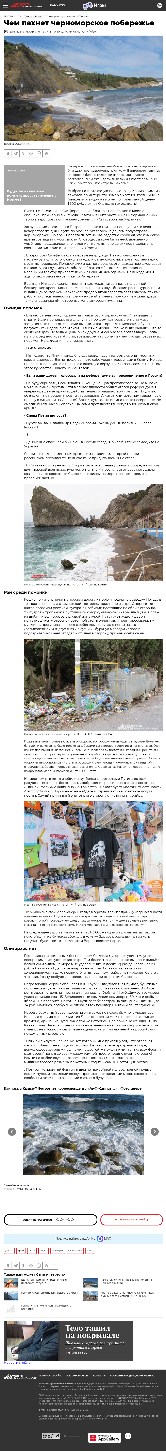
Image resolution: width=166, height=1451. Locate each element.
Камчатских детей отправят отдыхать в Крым (49, 1292)
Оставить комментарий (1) (131, 1219)
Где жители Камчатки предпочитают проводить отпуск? (44, 1281)
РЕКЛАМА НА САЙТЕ (50, 1375)
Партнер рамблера (73, 1436)
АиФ (28, 143)
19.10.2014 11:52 (12, 16)
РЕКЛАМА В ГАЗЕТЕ (77, 1375)
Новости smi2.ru (17, 1363)
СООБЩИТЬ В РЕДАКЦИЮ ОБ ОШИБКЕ (132, 1375)
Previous (12, 1131)
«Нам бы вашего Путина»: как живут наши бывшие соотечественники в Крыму (127, 1294)
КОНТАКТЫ (99, 1375)
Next (154, 1131)
